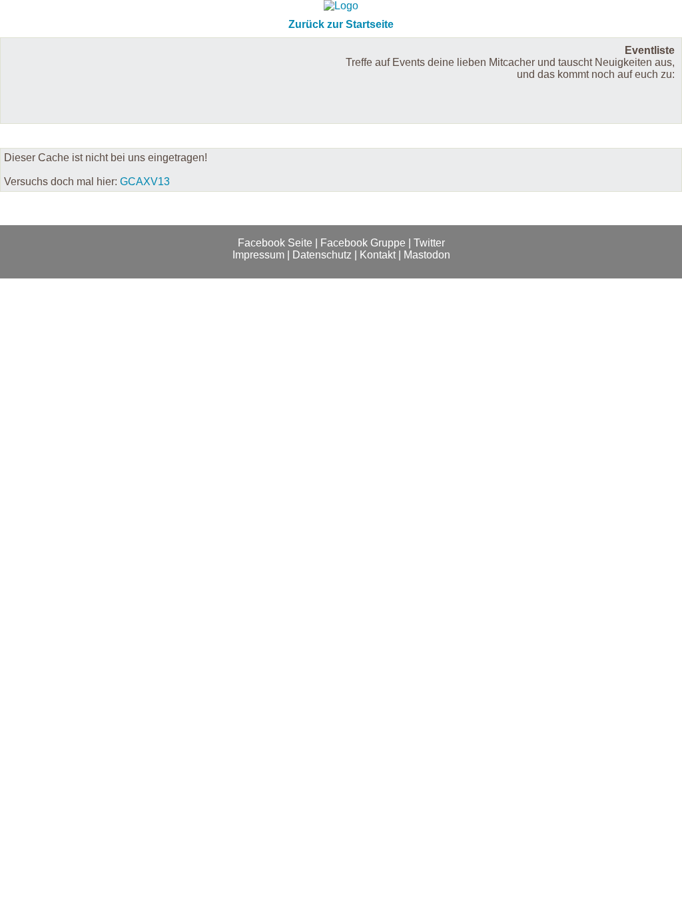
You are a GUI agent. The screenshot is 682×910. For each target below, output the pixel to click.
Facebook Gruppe (363, 242)
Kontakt (378, 254)
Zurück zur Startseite (341, 24)
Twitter (429, 242)
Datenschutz (322, 254)
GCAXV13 (145, 181)
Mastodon (427, 254)
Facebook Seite (275, 242)
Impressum (258, 254)
